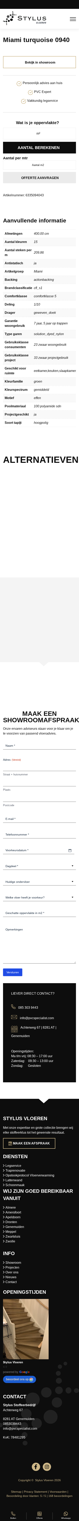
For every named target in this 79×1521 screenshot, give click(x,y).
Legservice (13, 1165)
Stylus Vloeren (13, 1362)
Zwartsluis (12, 1236)
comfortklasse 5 (45, 296)
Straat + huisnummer (15, 774)
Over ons (11, 1272)
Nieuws (10, 1277)
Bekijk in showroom (40, 62)
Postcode (8, 805)
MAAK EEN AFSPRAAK (31, 1143)
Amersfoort (13, 1212)
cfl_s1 (38, 288)
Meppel (10, 1231)
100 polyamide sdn (47, 406)
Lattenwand (13, 1180)
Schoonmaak (15, 1185)
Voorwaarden (58, 1491)
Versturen (12, 972)
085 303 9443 (28, 1008)
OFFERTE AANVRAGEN (40, 178)
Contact (11, 1282)
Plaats (7, 789)
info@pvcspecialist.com (37, 1018)
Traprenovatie (15, 1170)
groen (38, 381)
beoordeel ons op (17, 1379)
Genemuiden (14, 1227)
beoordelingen (60, 1495)
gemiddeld (41, 389)
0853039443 (12, 1423)
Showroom (13, 1262)
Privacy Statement (35, 1491)
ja (35, 263)
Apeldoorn (12, 1217)
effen (37, 398)
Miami (38, 271)
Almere (10, 1207)
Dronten (11, 1222)
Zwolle (10, 1241)
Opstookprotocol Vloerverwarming (29, 1175)
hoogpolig (41, 422)
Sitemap (16, 1491)
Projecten (12, 1267)
